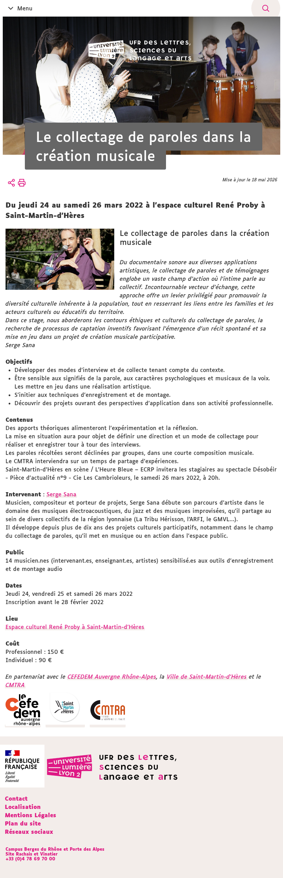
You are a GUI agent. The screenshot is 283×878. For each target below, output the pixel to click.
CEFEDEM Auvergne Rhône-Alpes (112, 676)
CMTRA (15, 684)
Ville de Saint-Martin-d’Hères (207, 676)
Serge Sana (61, 494)
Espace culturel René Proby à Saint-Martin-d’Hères (75, 626)
